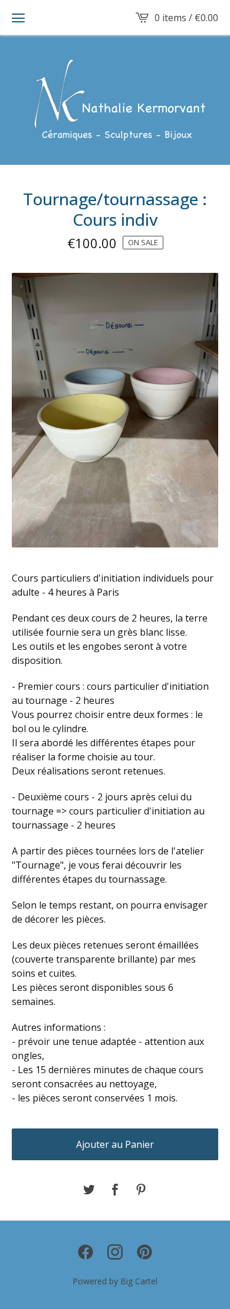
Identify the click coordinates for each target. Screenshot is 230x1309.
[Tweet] (89, 1190)
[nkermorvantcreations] (115, 100)
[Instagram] (115, 1252)
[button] (18, 18)
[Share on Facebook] (115, 1190)
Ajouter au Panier (115, 1144)
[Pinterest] (144, 1252)
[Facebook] (85, 1252)
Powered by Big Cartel (115, 1281)
